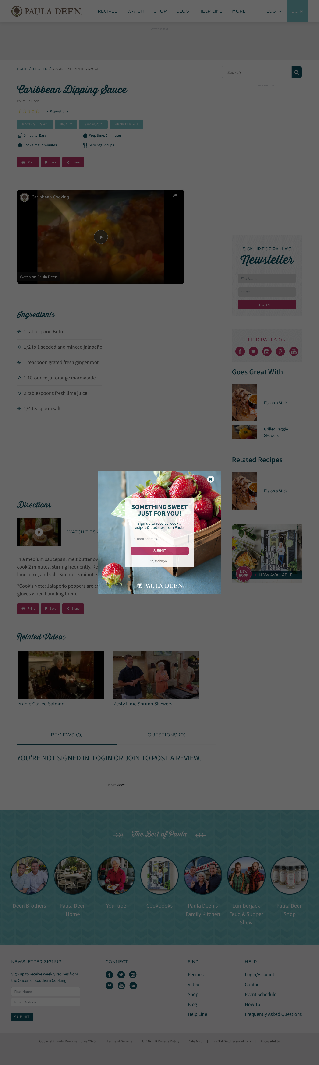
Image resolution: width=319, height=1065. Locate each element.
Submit (159, 551)
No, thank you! (159, 561)
